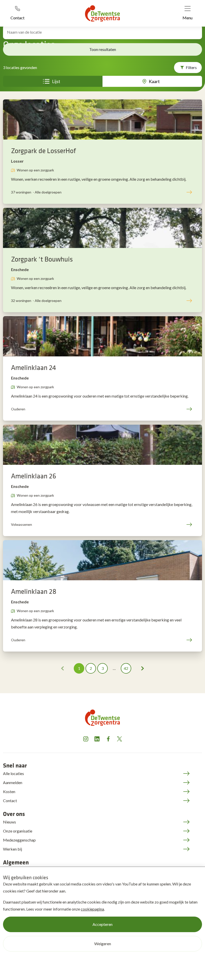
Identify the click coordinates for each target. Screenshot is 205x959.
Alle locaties (13, 773)
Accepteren (102, 924)
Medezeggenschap (19, 840)
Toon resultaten (102, 49)
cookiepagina (92, 909)
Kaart (154, 81)
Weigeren (102, 943)
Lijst (56, 81)
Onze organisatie (17, 830)
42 (126, 668)
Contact (10, 800)
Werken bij (12, 849)
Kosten (9, 791)
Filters (191, 67)
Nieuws (9, 821)
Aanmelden (12, 782)
